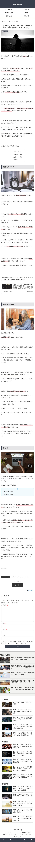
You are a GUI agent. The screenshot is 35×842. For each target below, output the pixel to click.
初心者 (22, 577)
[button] (31, 416)
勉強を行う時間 (18, 155)
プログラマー (15, 577)
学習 (27, 577)
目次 (15, 151)
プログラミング (6, 577)
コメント (4, 605)
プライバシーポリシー (25, 834)
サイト (3, 635)
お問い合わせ (17, 837)
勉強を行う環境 (18, 157)
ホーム (9, 832)
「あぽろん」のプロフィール (9, 834)
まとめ (15, 159)
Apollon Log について (25, 832)
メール (4, 629)
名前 (3, 623)
